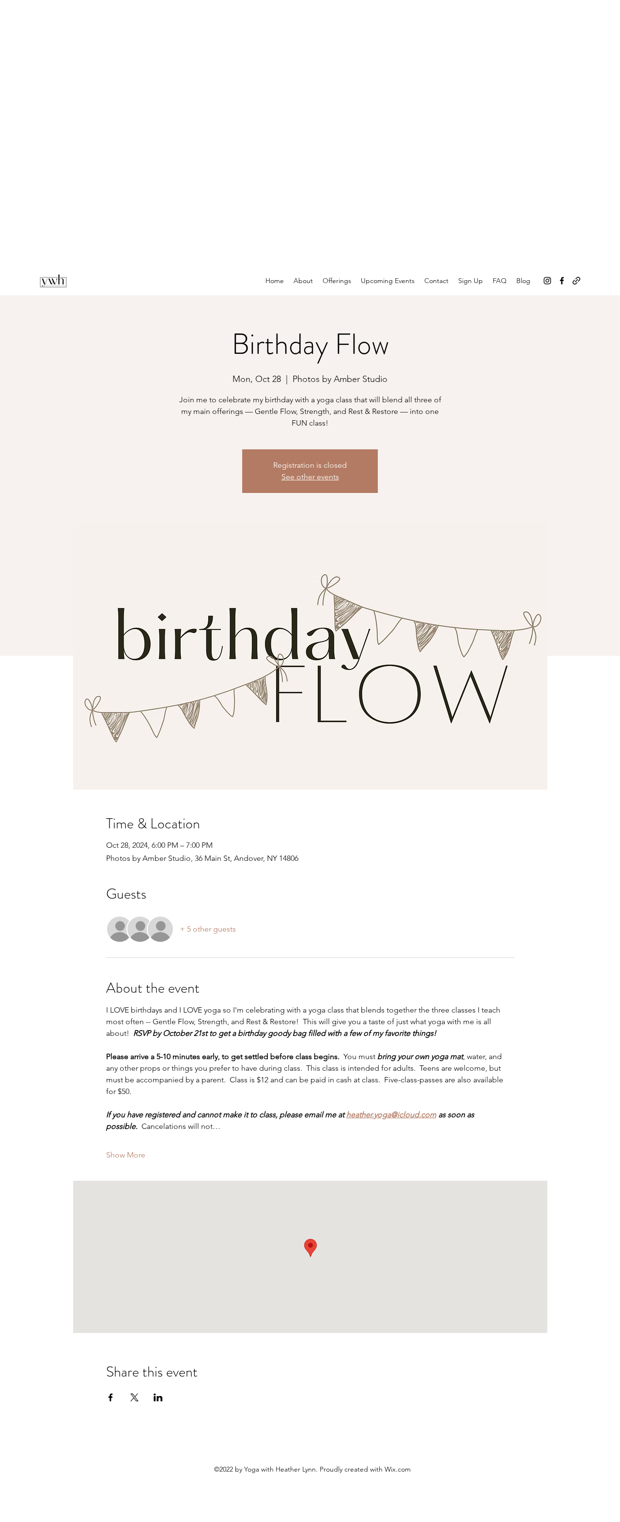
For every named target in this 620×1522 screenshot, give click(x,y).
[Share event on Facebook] (110, 1397)
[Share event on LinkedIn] (158, 1397)
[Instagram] (547, 280)
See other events (310, 476)
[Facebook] (562, 280)
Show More (125, 1154)
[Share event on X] (134, 1397)
